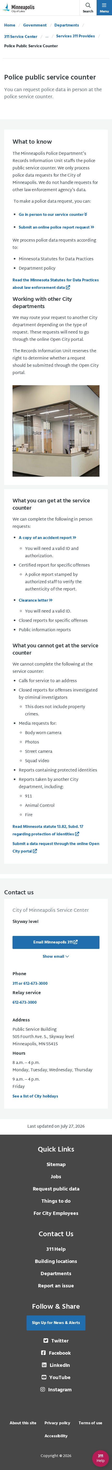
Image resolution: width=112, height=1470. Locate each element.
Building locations (56, 1262)
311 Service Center (20, 37)
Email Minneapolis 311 (53, 942)
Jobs (56, 1177)
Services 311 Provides (75, 36)
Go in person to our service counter (51, 214)
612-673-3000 (25, 1002)
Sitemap (56, 1165)
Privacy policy (57, 1423)
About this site (23, 1423)
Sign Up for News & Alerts (56, 1323)
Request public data (56, 1189)
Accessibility (56, 1436)
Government (34, 25)
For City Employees (56, 1213)
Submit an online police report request (54, 227)
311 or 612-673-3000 (30, 983)
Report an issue (56, 1286)
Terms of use (90, 1423)
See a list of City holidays (35, 1096)
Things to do (56, 1201)
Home (9, 25)
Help (55, 1249)
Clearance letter (33, 600)
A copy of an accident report (45, 538)
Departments (66, 25)
